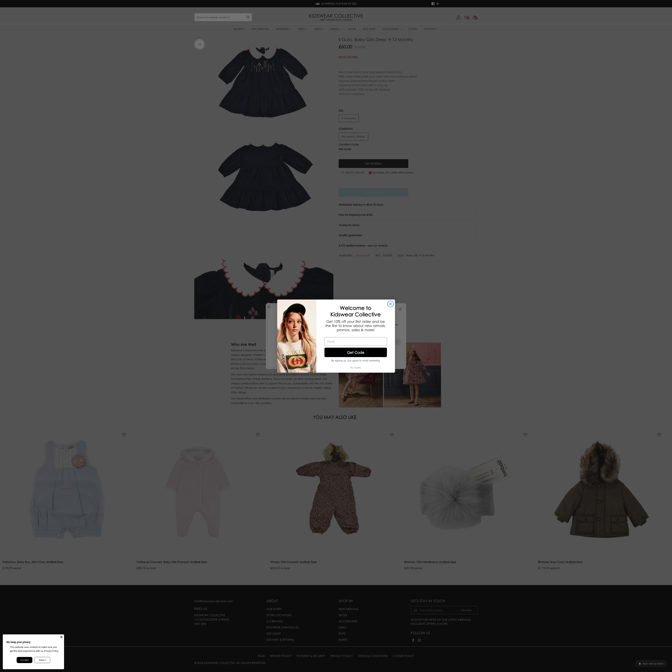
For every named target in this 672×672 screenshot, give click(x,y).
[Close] (61, 637)
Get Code (355, 352)
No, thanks (355, 367)
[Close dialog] (390, 304)
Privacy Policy (51, 650)
